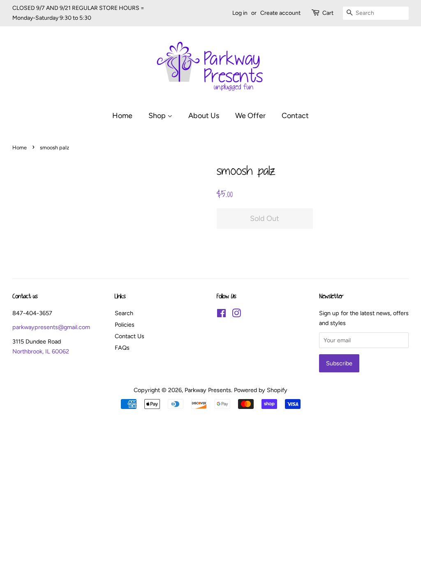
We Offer (250, 115)
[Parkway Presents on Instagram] (236, 314)
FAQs (122, 347)
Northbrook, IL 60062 (40, 351)
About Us (203, 115)
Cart (327, 12)
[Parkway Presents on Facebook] (221, 314)
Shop (157, 115)
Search (124, 313)
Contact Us (129, 336)
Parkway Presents (208, 390)
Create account (280, 12)
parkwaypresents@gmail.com (51, 327)
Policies (124, 324)
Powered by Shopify (260, 390)
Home (122, 115)
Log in (240, 12)
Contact (295, 115)
